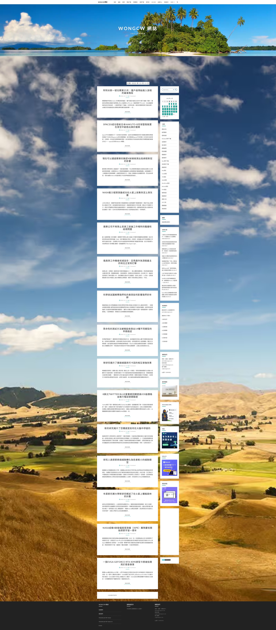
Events (100, 625)
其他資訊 (164, 208)
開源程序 (164, 196)
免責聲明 (101, 609)
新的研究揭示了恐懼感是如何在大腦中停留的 (128, 428)
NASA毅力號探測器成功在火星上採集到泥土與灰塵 (127, 193)
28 (167, 114)
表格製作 (166, 2)
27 (165, 114)
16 (171, 109)
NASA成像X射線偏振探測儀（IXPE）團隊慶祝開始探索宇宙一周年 (127, 529)
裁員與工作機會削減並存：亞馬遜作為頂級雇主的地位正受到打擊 (127, 261)
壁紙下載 (129, 2)
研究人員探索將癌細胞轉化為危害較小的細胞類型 (127, 461)
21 (167, 111)
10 (174, 106)
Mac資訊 (164, 170)
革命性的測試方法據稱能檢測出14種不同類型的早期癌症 (127, 330)
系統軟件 (164, 142)
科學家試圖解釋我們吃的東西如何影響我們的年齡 (127, 296)
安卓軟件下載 (165, 164)
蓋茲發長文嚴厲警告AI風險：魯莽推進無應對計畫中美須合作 (169, 287)
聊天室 (147, 2)
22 (169, 111)
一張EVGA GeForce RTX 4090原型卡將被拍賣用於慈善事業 (127, 563)
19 (163, 111)
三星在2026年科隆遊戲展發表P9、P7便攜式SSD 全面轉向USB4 (169, 236)
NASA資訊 (164, 180)
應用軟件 (164, 157)
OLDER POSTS (113, 595)
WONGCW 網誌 (102, 2)
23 (171, 111)
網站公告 (164, 129)
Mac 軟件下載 (165, 161)
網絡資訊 (164, 167)
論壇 (119, 2)
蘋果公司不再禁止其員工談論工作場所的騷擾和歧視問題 (127, 227)
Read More (128, 111)
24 (174, 111)
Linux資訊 (164, 173)
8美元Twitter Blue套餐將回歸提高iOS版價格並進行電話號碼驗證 (127, 395)
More (172, 2)
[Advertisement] (138, 70)
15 (169, 109)
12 (163, 109)
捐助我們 (101, 613)
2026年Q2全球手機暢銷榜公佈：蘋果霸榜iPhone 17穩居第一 (169, 280)
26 (163, 114)
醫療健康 (164, 205)
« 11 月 (163, 116)
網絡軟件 (164, 154)
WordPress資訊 (165, 183)
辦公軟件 (164, 145)
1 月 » (167, 116)
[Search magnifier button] (176, 90)
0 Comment (132, 96)
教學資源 (164, 192)
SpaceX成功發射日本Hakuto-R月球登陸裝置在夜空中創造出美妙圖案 (127, 125)
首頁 (115, 2)
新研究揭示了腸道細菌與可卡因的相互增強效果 (127, 362)
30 (171, 114)
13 (165, 109)
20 (165, 111)
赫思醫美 (164, 132)
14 (167, 109)
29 (169, 114)
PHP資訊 (164, 189)
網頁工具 (164, 199)
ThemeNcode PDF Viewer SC (106, 621)
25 (176, 111)
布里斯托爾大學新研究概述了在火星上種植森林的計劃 (127, 495)
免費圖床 (135, 2)
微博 (123, 2)
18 (176, 109)
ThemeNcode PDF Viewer (105, 617)
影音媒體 (164, 151)
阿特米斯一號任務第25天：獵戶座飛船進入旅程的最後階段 (127, 91)
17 (174, 109)
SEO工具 (154, 2)
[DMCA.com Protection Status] (166, 560)
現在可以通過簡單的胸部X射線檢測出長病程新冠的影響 (127, 159)
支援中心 (160, 2)
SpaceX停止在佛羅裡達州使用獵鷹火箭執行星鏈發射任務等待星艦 (169, 294)
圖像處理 (164, 148)
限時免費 (164, 135)
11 (176, 106)
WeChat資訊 (165, 186)
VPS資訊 (164, 177)
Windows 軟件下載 (166, 138)
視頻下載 (142, 2)
